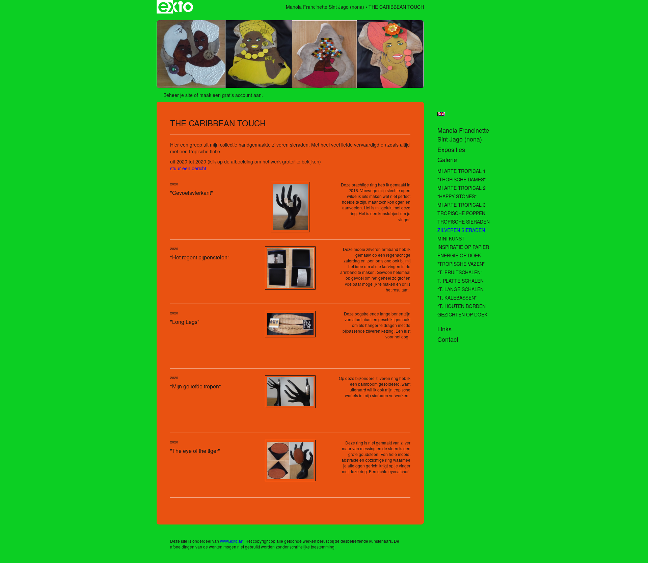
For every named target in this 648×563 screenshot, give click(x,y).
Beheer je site (178, 95)
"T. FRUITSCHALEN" (459, 272)
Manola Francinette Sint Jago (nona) (325, 6)
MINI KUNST (451, 238)
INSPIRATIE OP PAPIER (463, 247)
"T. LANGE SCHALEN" (461, 289)
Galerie (447, 159)
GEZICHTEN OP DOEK (462, 314)
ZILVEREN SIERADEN (461, 230)
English (441, 114)
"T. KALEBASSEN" (457, 297)
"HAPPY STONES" (457, 196)
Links (444, 329)
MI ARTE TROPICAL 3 (461, 204)
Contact (447, 339)
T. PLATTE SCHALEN (460, 280)
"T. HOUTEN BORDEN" (462, 306)
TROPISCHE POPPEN (461, 213)
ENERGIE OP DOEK (459, 255)
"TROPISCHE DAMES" (461, 179)
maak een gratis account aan (230, 95)
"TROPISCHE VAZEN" (461, 263)
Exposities (451, 149)
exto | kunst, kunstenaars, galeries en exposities (176, 7)
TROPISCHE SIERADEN (463, 221)
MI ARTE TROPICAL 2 (461, 187)
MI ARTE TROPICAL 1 (461, 171)
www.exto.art (231, 541)
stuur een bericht (188, 168)
